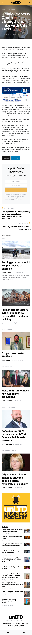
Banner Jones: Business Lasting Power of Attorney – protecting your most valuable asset (12, 575)
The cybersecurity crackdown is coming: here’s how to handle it (12, 544)
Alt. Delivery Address (16, 627)
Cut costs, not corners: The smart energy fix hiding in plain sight (11, 559)
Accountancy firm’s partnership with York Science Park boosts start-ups (14, 435)
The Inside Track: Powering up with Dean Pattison (11, 552)
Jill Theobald (6, 360)
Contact (21, 625)
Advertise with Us (13, 625)
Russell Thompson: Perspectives (12, 591)
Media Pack (25, 623)
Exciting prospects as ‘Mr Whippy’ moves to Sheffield (16, 265)
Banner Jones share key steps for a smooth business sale (12, 530)
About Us (17, 623)
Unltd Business (7, 272)
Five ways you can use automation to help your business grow (12, 584)
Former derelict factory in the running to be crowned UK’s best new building (15, 314)
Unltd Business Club (8, 623)
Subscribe (16, 190)
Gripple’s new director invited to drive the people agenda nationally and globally (15, 479)
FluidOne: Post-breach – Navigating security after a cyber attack (12, 601)
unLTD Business (7, 323)
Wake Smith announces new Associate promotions (15, 393)
